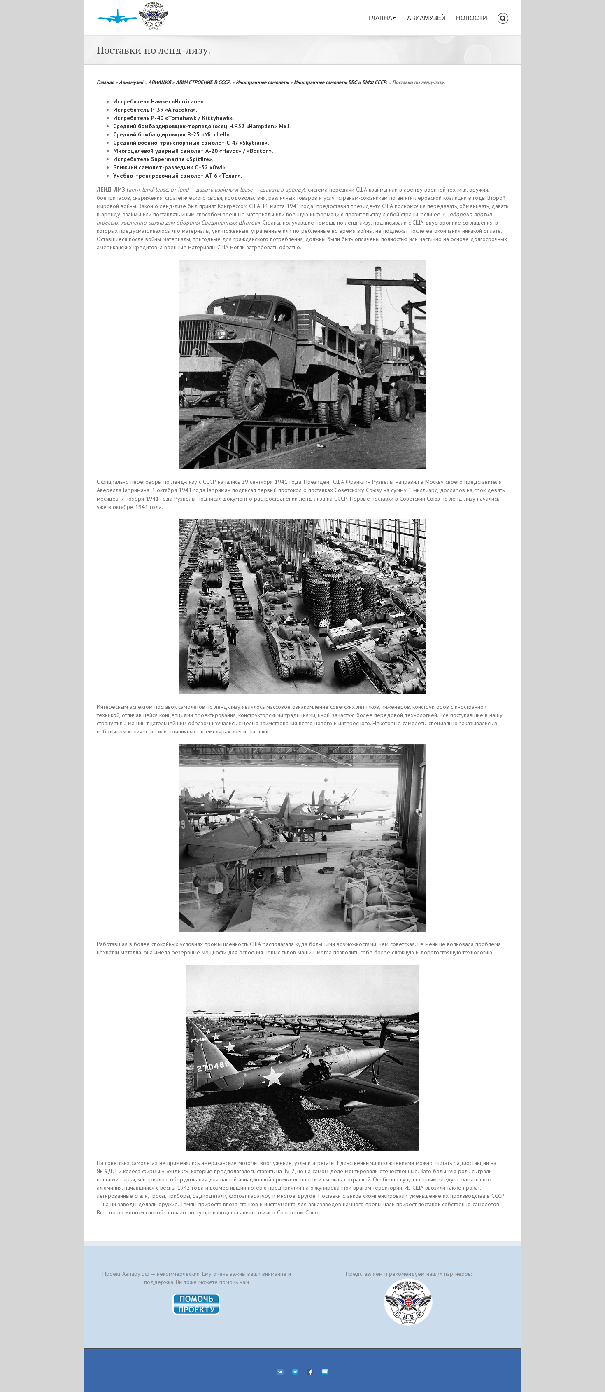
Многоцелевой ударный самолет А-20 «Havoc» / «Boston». (193, 151)
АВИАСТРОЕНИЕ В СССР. (203, 82)
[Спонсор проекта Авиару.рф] (408, 1302)
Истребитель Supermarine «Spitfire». (163, 159)
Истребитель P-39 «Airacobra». (155, 109)
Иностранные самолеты (262, 82)
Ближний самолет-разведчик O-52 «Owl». (169, 167)
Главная (105, 82)
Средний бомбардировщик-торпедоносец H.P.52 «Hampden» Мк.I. (202, 126)
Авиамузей (131, 82)
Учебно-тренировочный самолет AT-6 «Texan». (177, 175)
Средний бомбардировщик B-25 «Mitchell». (171, 134)
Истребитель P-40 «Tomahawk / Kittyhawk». (173, 118)
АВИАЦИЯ (159, 82)
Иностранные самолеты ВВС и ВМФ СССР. (340, 82)
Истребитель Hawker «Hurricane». (159, 101)
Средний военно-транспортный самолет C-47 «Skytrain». (191, 142)
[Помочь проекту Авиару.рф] (196, 1296)
